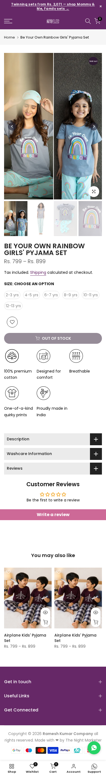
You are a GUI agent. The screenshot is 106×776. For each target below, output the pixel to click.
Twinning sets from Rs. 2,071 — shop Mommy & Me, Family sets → (53, 6)
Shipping (38, 272)
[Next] (94, 126)
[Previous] (12, 126)
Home (9, 37)
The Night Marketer (84, 740)
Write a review (53, 514)
